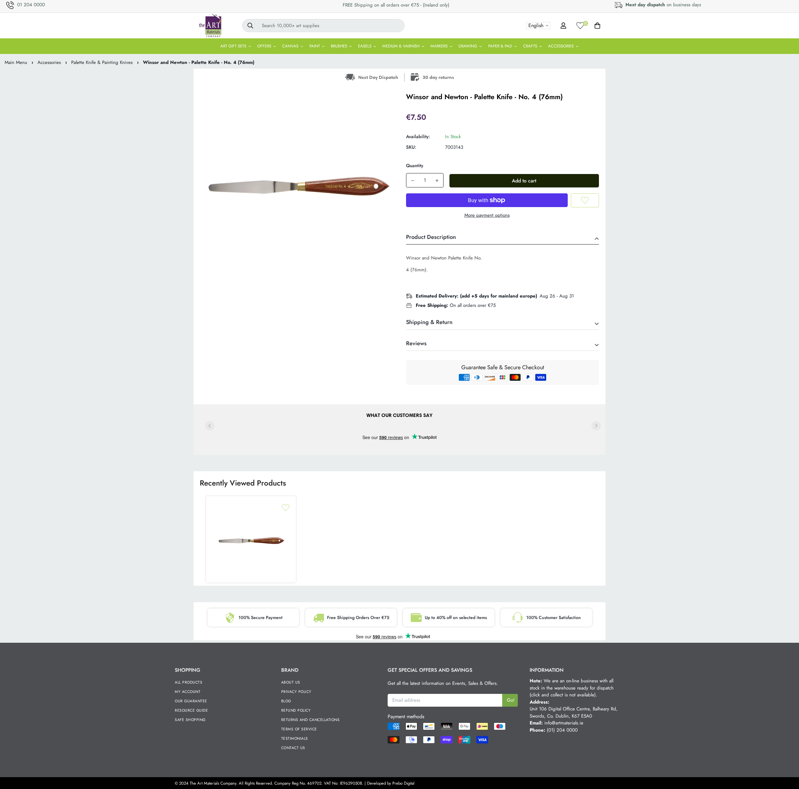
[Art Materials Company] (210, 25)
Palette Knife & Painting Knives (102, 62)
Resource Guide (191, 710)
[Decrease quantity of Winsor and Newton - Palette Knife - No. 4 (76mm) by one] (412, 180)
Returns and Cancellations (310, 720)
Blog (286, 701)
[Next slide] (596, 425)
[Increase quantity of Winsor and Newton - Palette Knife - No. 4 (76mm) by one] (437, 180)
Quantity (414, 165)
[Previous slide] (209, 425)
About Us (290, 682)
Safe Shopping (190, 720)
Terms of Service (299, 729)
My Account (187, 692)
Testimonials (294, 738)
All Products (188, 682)
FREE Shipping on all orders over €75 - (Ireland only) (396, 5)
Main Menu (16, 62)
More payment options (487, 215)
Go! (511, 700)
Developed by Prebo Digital (390, 783)
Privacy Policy (296, 692)
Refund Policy (296, 710)
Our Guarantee (191, 701)
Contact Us (293, 748)
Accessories (49, 62)
